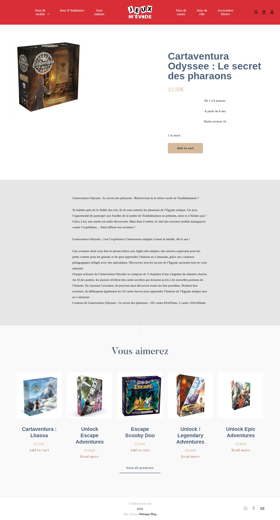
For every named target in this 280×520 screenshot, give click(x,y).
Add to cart (185, 148)
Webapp (144, 514)
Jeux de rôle (202, 12)
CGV (140, 509)
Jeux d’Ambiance (72, 10)
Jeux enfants (99, 12)
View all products (140, 467)
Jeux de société (40, 12)
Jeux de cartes (181, 12)
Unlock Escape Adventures (90, 435)
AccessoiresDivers (225, 12)
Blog (153, 514)
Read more (89, 456)
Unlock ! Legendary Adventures (190, 435)
